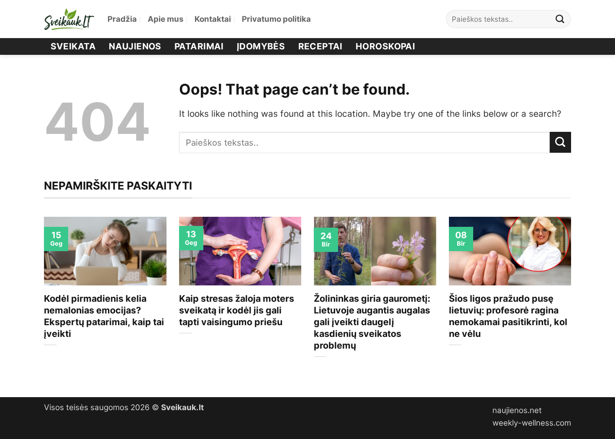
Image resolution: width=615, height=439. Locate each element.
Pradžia (122, 19)
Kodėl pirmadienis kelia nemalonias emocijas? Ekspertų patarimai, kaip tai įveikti (104, 316)
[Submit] (560, 19)
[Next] (572, 300)
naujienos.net (517, 410)
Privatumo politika (276, 19)
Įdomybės (261, 46)
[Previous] (42, 300)
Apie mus (166, 19)
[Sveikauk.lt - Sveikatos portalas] (69, 19)
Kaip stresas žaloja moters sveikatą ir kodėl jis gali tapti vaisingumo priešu (236, 310)
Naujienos (135, 46)
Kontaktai (213, 19)
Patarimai (199, 46)
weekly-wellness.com (531, 423)
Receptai (320, 46)
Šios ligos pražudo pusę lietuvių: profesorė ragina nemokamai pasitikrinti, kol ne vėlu (508, 316)
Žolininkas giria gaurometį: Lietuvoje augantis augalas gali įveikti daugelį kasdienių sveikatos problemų (372, 322)
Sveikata (73, 46)
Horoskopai (385, 46)
